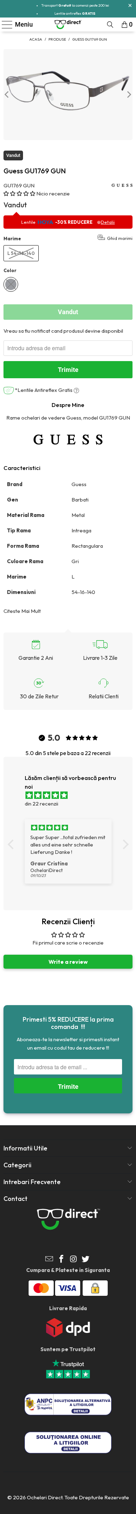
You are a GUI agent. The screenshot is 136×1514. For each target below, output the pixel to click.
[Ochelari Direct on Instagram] (74, 1259)
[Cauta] (110, 25)
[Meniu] (4, 25)
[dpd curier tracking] (68, 1335)
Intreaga (81, 530)
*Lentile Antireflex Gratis (44, 390)
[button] (19, 193)
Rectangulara (87, 545)
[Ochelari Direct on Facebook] (61, 1259)
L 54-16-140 (21, 253)
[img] (72, 795)
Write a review (68, 961)
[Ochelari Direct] (68, 25)
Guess (79, 484)
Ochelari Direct (44, 1497)
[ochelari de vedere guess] (68, 439)
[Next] (128, 94)
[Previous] (7, 94)
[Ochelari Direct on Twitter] (86, 1259)
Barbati (80, 499)
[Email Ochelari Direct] (49, 1259)
